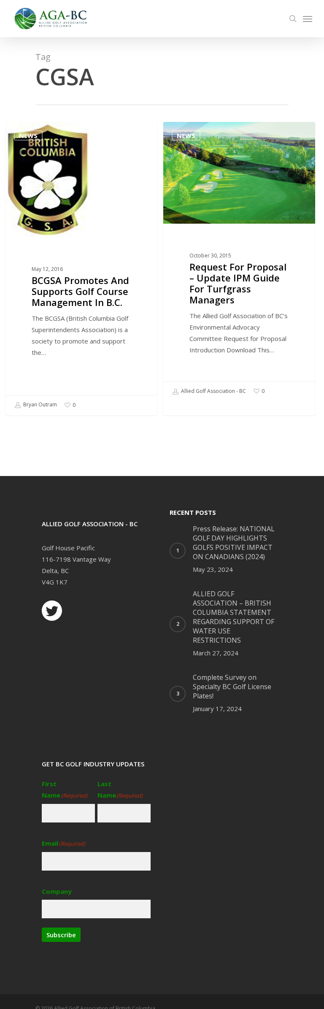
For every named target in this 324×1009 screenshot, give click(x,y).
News (28, 135)
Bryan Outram (39, 404)
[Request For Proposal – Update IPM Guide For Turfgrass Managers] (239, 261)
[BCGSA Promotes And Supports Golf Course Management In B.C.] (81, 268)
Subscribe (61, 935)
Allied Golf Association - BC (213, 391)
